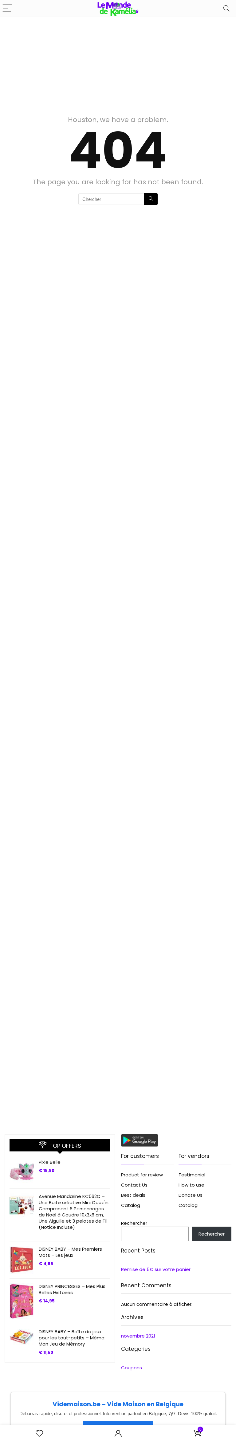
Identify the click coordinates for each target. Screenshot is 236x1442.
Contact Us (134, 1185)
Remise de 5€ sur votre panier (156, 1269)
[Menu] (7, 8)
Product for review (142, 1174)
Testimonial (192, 1174)
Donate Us (191, 1195)
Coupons (131, 1367)
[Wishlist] (39, 1433)
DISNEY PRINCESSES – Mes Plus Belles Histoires (72, 1289)
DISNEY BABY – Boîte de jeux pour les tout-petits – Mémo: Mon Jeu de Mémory (72, 1337)
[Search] (226, 8)
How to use (191, 1185)
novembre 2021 (138, 1336)
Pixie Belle (50, 1162)
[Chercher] (151, 199)
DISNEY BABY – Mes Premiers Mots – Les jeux (70, 1252)
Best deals (133, 1195)
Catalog (130, 1205)
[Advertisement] (118, 63)
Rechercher (134, 1223)
